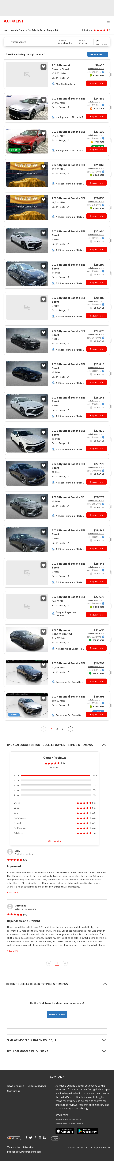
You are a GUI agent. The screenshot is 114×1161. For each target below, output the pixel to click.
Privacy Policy (29, 1147)
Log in (55, 1138)
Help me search (97, 54)
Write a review (54, 841)
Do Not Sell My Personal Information (24, 1151)
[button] (97, 42)
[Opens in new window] (65, 1131)
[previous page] (43, 728)
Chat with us (13, 1091)
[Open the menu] (108, 21)
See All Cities (62, 1115)
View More (12, 892)
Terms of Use (13, 1147)
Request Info (96, 83)
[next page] (70, 728)
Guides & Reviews (37, 1086)
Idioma (15, 1138)
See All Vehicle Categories (69, 1123)
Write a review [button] (57, 1014)
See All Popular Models (68, 1119)
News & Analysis (15, 1086)
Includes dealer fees (96, 68)
